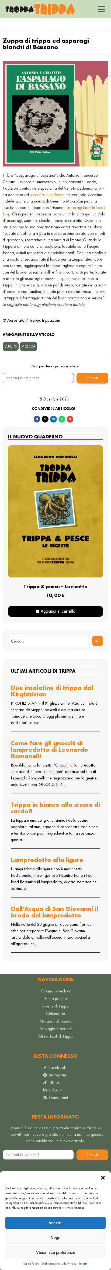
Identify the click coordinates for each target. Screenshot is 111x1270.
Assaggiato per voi (55, 1028)
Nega (55, 1237)
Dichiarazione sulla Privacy (59, 1263)
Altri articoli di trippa (55, 1036)
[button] (103, 1177)
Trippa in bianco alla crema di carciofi (55, 807)
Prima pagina (55, 998)
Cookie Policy (31, 1263)
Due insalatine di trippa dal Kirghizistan (52, 690)
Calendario (55, 1013)
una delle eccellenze (47, 194)
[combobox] (49, 641)
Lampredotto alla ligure (47, 860)
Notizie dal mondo (56, 1021)
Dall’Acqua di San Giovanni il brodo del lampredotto (54, 911)
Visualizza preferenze (55, 1252)
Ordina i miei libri (55, 991)
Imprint (83, 1263)
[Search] (97, 641)
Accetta (55, 1223)
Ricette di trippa (55, 1006)
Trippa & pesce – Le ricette (55, 586)
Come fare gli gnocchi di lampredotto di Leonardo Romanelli (49, 749)
